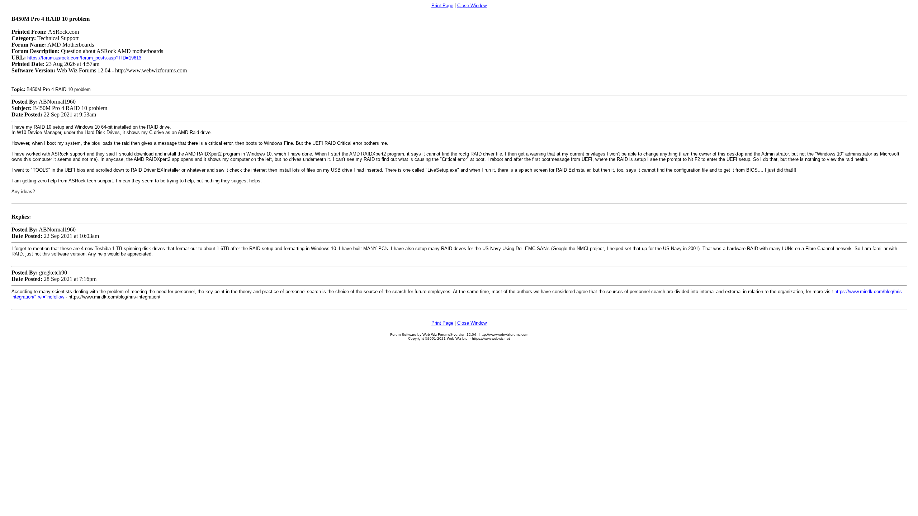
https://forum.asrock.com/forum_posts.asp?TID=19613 (84, 58)
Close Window (472, 5)
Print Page (442, 5)
